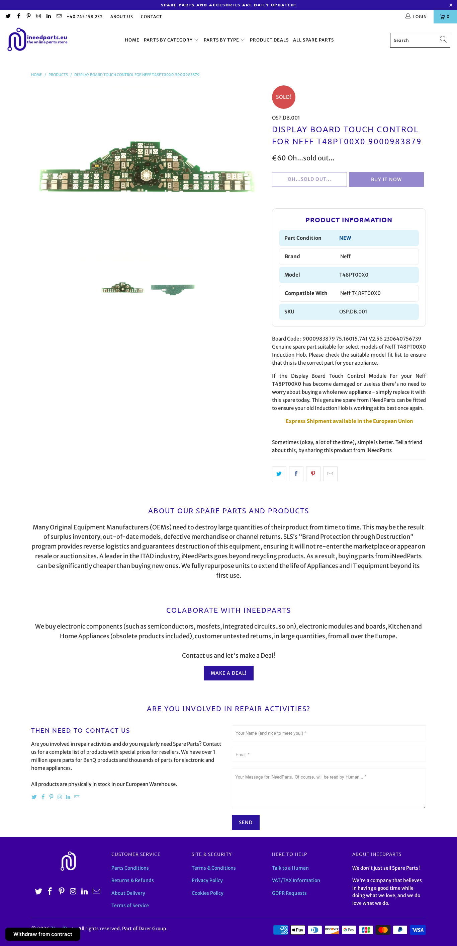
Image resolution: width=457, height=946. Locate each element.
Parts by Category (169, 40)
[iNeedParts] (38, 40)
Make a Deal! (229, 673)
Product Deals (269, 40)
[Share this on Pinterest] (313, 473)
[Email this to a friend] (330, 473)
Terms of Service (130, 905)
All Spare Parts (313, 40)
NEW (345, 238)
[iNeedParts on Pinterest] (28, 16)
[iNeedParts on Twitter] (8, 16)
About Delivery (128, 893)
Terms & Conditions (214, 868)
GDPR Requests (289, 893)
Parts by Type (222, 40)
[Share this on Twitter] (279, 473)
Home (132, 40)
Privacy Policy (207, 880)
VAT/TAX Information (296, 880)
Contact (151, 16)
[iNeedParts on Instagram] (38, 16)
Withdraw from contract (42, 934)
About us (121, 16)
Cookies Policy (207, 893)
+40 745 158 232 (85, 16)
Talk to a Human (290, 868)
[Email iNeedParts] (58, 16)
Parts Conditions (130, 868)
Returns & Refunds (132, 880)
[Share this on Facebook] (296, 473)
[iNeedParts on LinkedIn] (48, 16)
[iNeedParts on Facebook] (18, 16)
